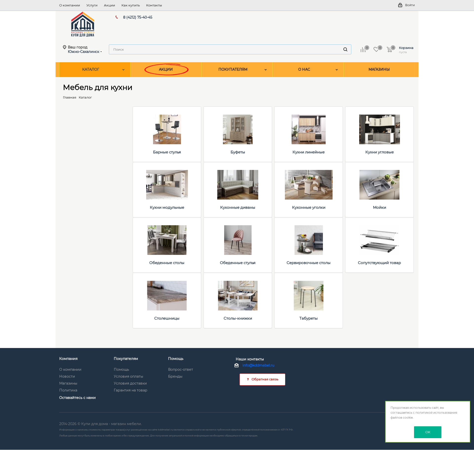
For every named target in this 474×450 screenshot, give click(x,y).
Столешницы (166, 318)
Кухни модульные (167, 207)
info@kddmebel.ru (258, 365)
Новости (67, 376)
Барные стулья (167, 152)
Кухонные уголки (308, 207)
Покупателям (126, 358)
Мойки (379, 207)
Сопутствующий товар (379, 262)
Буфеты (238, 152)
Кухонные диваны (237, 207)
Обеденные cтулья (238, 262)
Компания (68, 358)
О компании (70, 369)
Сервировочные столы (309, 262)
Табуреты (308, 318)
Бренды (175, 376)
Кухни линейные (309, 152)
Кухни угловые (379, 152)
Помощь (121, 369)
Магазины (68, 383)
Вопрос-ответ (180, 369)
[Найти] (345, 49)
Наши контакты (250, 359)
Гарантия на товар (130, 390)
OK (427, 432)
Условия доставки (130, 383)
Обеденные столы (166, 262)
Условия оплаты (128, 376)
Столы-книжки (238, 318)
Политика (68, 390)
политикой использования (436, 412)
